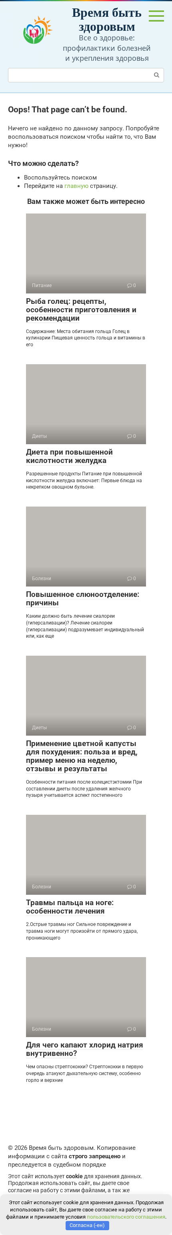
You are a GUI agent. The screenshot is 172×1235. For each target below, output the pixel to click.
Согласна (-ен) (87, 1225)
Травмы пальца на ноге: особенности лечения (70, 907)
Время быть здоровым (107, 18)
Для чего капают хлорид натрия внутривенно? (84, 1049)
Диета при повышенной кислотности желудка (69, 456)
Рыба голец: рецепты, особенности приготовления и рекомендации (81, 310)
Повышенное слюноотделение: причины (82, 598)
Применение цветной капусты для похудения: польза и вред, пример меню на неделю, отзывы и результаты (82, 756)
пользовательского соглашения (126, 1217)
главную (76, 186)
